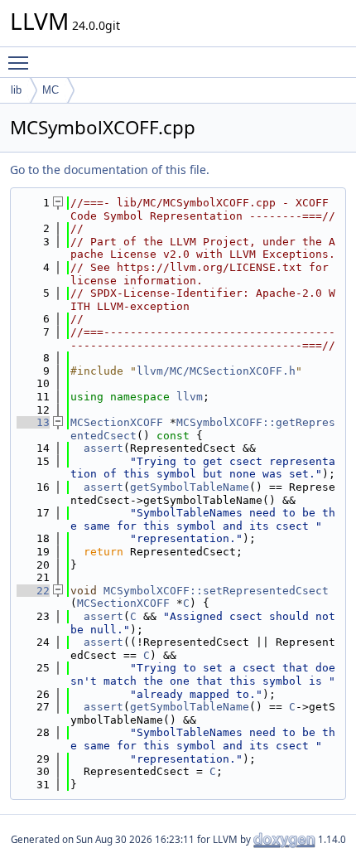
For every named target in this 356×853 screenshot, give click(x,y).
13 (33, 422)
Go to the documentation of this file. (109, 169)
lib (16, 90)
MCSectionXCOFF (116, 422)
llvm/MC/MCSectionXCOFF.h (216, 371)
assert (103, 448)
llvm (189, 396)
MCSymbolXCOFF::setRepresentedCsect (216, 590)
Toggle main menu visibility (21, 62)
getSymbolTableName (189, 487)
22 (33, 590)
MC (50, 90)
